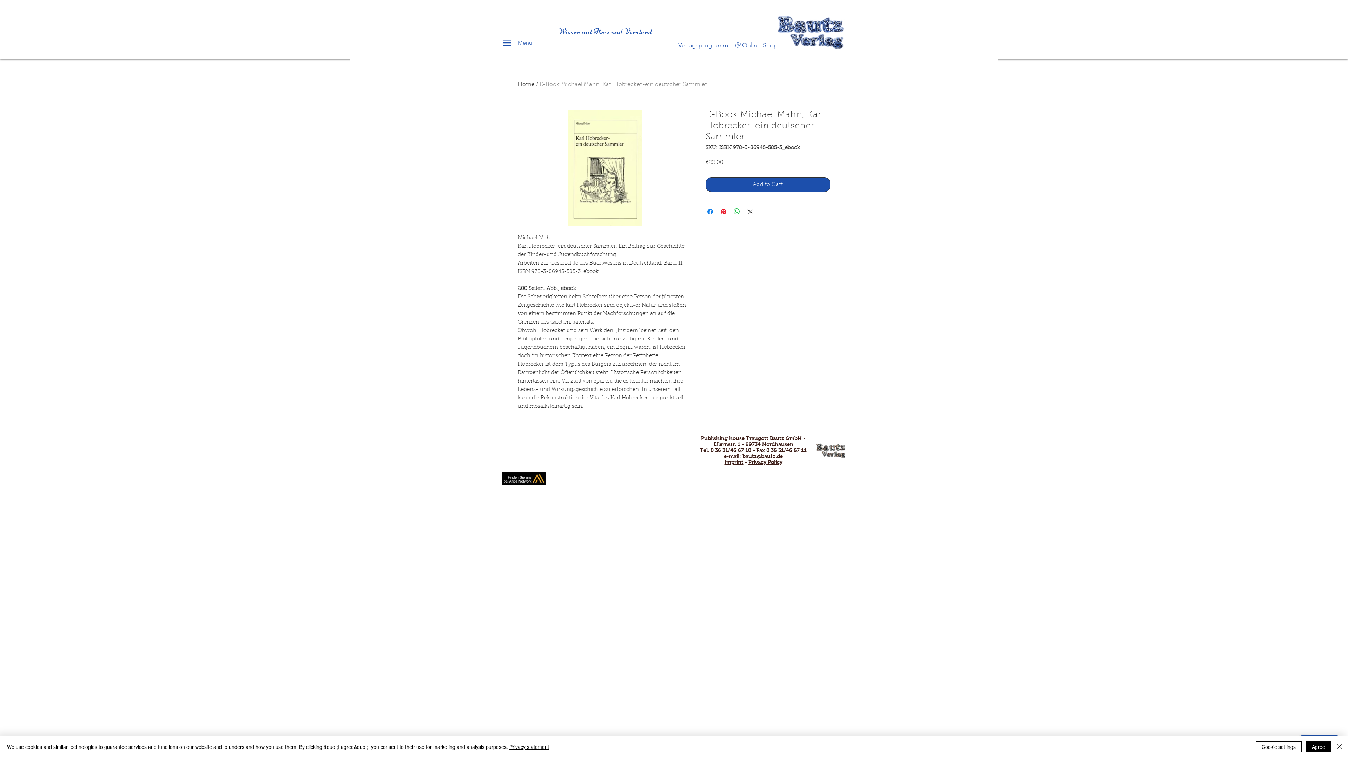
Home (526, 84)
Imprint (734, 462)
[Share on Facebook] (710, 211)
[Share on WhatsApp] (737, 211)
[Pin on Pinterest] (723, 211)
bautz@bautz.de (762, 456)
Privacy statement (529, 746)
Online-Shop (760, 45)
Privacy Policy (765, 462)
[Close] (1339, 746)
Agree (1318, 746)
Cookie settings (1279, 746)
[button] (738, 45)
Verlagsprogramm (703, 45)
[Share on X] (750, 211)
